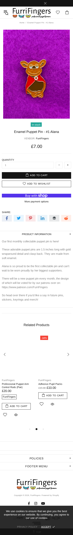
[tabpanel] (18, 380)
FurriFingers (31, 12)
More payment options (37, 201)
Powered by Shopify (50, 495)
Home (22, 23)
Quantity (8, 159)
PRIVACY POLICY (27, 526)
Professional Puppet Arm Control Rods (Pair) (15, 386)
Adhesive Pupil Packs (50, 384)
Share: (6, 212)
